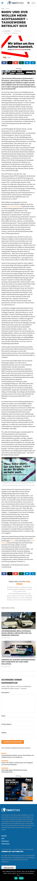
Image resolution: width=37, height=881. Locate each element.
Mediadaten (8, 868)
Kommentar (5, 692)
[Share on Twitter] (10, 62)
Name (3, 716)
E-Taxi (5, 626)
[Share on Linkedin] (33, 62)
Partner (12, 541)
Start (2, 8)
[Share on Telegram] (27, 62)
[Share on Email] (15, 62)
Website (3, 733)
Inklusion (6, 655)
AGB (2, 838)
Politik (7, 8)
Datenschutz (5, 844)
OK (16, 878)
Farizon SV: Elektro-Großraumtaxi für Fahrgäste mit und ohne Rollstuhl (18, 662)
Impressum (5, 841)
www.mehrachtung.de (14, 206)
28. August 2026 (6, 637)
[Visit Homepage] (15, 3)
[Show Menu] (2, 3)
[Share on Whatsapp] (21, 62)
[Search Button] (28, 3)
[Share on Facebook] (4, 62)
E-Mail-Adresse (7, 724)
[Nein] (35, 875)
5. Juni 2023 (17, 31)
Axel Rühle (7, 31)
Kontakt (4, 836)
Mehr (21, 878)
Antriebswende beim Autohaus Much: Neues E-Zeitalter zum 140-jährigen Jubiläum (16, 633)
